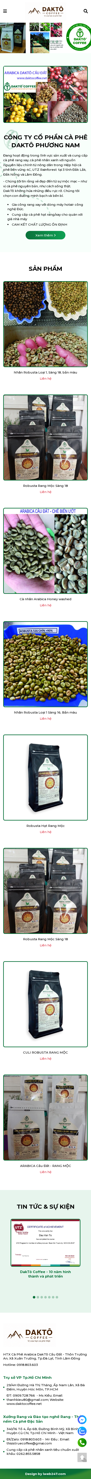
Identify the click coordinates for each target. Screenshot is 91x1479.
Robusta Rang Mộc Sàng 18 (45, 487)
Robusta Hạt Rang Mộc (45, 827)
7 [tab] (57, 43)
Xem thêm (44, 236)
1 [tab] (34, 43)
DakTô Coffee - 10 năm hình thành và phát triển (45, 1275)
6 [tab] (53, 43)
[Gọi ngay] (82, 1442)
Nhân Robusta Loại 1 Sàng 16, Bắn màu (45, 713)
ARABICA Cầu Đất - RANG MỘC (45, 1167)
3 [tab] (41, 43)
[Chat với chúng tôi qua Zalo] (82, 1431)
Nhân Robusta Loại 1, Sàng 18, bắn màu (45, 373)
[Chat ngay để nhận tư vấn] (82, 1419)
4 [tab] (45, 43)
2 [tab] (38, 43)
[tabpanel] (45, 1252)
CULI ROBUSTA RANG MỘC (45, 1053)
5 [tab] (49, 43)
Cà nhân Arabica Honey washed (46, 600)
